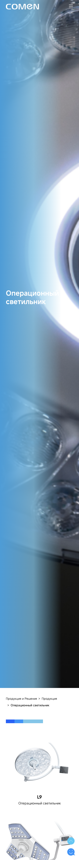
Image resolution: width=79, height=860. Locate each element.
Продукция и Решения (21, 699)
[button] (71, 841)
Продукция (49, 699)
